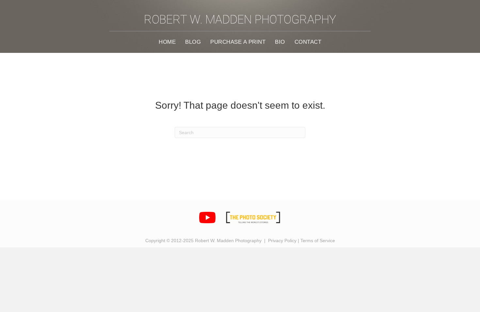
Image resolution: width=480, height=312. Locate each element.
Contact (308, 42)
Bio (280, 42)
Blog (193, 42)
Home (167, 42)
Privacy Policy (282, 240)
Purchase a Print (237, 42)
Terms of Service (317, 240)
